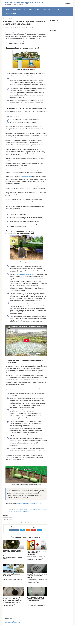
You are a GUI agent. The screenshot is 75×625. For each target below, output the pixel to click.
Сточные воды (28, 9)
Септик (8, 9)
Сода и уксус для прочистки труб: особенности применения (36, 552)
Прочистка (56, 9)
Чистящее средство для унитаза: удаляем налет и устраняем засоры (35, 598)
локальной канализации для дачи (27, 274)
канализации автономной (25, 201)
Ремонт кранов (46, 9)
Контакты (67, 3)
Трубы (37, 9)
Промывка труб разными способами (11, 574)
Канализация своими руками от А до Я (24, 2)
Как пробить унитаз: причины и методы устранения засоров (37, 575)
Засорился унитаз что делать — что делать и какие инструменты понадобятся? (13, 598)
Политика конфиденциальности (13, 621)
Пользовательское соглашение (12, 622)
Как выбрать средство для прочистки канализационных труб (13, 551)
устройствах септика (26, 176)
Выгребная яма (17, 9)
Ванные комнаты (11, 13)
